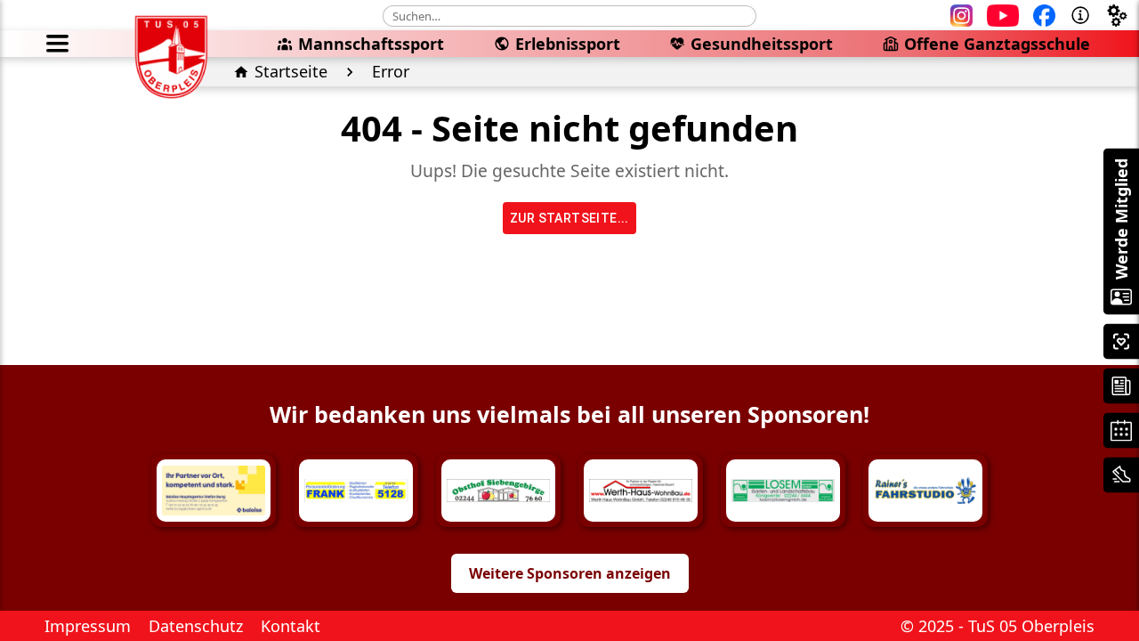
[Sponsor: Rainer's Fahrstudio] (925, 490)
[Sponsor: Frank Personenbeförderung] (356, 490)
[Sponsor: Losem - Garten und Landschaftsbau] (783, 490)
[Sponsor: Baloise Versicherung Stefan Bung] (213, 490)
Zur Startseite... (569, 218)
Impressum (87, 626)
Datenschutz (196, 626)
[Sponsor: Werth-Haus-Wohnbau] (640, 490)
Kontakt (290, 626)
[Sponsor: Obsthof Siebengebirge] (498, 490)
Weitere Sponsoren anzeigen (570, 573)
